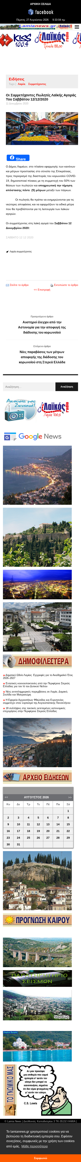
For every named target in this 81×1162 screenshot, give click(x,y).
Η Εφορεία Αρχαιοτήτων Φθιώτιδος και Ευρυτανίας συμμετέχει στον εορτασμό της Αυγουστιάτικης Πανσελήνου (36, 701)
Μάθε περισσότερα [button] (34, 1146)
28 (58, 837)
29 (68, 837)
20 (48, 831)
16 (8, 831)
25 (28, 837)
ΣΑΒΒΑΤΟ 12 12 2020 (19, 237)
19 (38, 831)
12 (38, 824)
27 (48, 837)
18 (28, 831)
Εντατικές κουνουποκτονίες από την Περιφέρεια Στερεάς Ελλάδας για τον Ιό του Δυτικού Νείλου (36, 685)
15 (68, 824)
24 (18, 837)
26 (38, 837)
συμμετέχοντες (37, 84)
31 (18, 844)
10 (18, 824)
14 (58, 824)
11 (28, 824)
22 (68, 831)
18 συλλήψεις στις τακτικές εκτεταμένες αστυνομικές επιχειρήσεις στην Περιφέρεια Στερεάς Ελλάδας (34, 710)
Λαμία (21, 84)
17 (18, 831)
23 (8, 837)
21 (58, 831)
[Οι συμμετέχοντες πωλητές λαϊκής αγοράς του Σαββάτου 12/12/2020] (42, 128)
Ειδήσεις (16, 79)
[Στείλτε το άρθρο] (7, 285)
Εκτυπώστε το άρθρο (66, 285)
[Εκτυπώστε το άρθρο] (51, 285)
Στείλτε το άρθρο (19, 285)
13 (48, 824)
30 (8, 844)
